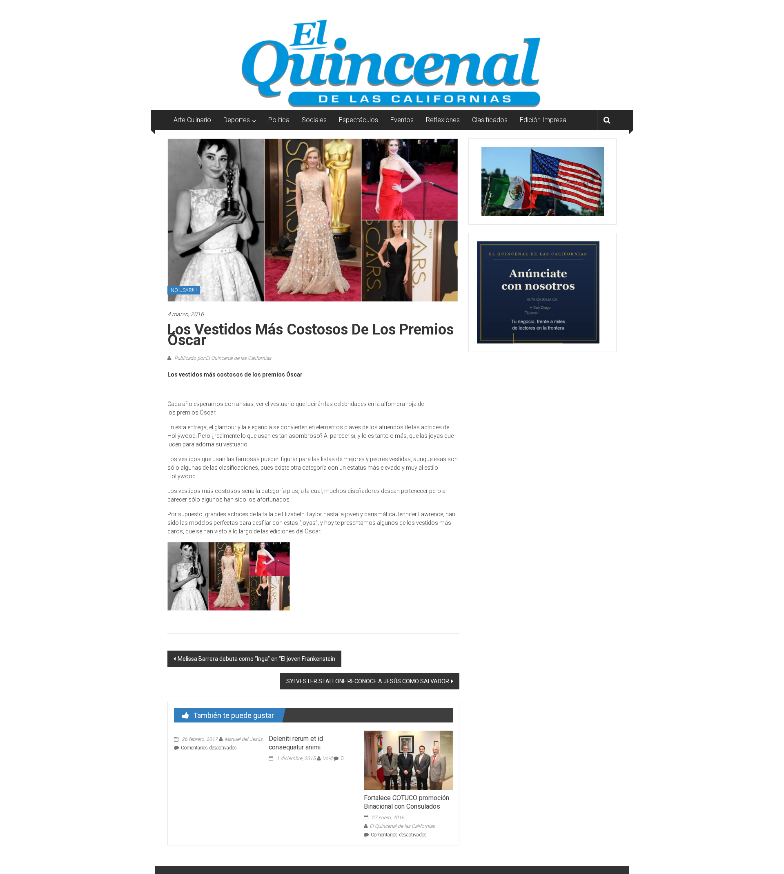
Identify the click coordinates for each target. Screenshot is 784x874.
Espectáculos (358, 120)
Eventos (402, 120)
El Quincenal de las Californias (402, 826)
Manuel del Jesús (244, 739)
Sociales (314, 120)
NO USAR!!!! (184, 290)
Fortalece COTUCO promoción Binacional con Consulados (406, 802)
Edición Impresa (543, 120)
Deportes (236, 120)
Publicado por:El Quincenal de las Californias (222, 358)
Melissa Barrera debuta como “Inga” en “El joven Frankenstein (256, 659)
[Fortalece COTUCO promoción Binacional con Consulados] (408, 759)
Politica (279, 120)
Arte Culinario (192, 120)
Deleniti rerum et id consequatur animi (296, 743)
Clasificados (490, 120)
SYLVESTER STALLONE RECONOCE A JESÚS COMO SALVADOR (367, 681)
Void (327, 758)
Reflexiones (443, 120)
